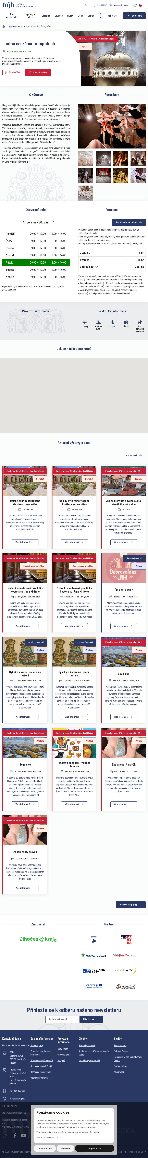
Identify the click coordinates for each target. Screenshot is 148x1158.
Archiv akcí (131, 455)
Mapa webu (119, 1072)
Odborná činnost (121, 1051)
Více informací (22, 542)
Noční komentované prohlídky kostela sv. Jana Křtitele (25, 589)
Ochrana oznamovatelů (40, 1072)
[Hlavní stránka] (3, 26)
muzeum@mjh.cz (17, 1098)
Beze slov (123, 673)
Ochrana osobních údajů (41, 1066)
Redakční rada (120, 1045)
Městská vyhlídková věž (89, 1060)
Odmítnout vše (45, 1148)
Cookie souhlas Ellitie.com (47, 1137)
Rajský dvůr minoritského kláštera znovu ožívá (25, 502)
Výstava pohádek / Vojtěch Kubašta (74, 764)
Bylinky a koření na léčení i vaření (25, 673)
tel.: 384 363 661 (17, 1091)
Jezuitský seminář (87, 1045)
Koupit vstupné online (126, 222)
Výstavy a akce (15, 26)
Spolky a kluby (120, 1066)
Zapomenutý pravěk (124, 764)
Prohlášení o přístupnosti (41, 1060)
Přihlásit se (88, 1019)
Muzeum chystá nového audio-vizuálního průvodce (124, 502)
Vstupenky (137, 15)
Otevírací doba (64, 1054)
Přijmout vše (94, 1148)
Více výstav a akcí (128, 904)
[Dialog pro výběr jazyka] (142, 5)
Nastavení (65, 1148)
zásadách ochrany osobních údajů (82, 1132)
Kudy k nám (63, 1049)
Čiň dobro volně (123, 590)
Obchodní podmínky (39, 1077)
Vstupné (61, 1060)
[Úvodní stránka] (19, 5)
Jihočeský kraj (36, 1045)
